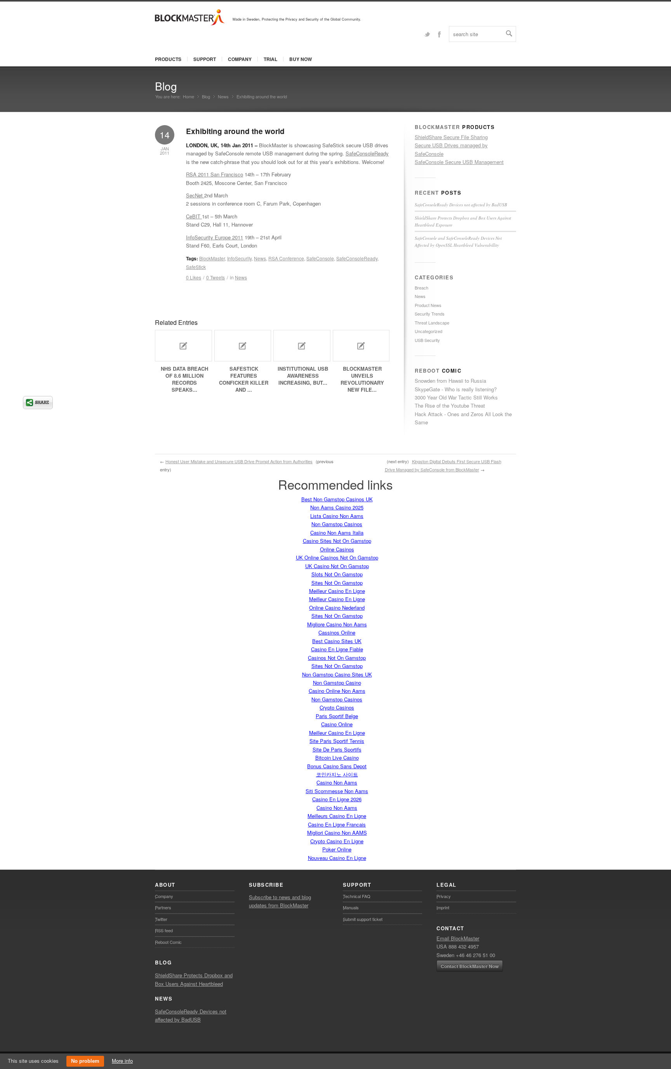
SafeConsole (320, 258)
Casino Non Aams (336, 782)
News (223, 96)
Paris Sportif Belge (337, 716)
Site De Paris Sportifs (337, 749)
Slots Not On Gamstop (337, 574)
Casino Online (337, 724)
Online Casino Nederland (337, 607)
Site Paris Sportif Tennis (336, 741)
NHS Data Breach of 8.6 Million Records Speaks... (184, 379)
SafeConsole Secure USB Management (459, 162)
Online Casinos (337, 549)
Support (204, 59)
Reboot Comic (168, 942)
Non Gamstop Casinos (336, 524)
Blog (166, 86)
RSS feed (164, 930)
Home (188, 96)
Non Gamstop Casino (337, 682)
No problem (85, 1061)
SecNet (195, 195)
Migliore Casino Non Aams (337, 624)
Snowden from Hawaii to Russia (450, 380)
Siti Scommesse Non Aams (337, 791)
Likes (193, 277)
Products (168, 59)
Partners (163, 907)
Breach (421, 287)
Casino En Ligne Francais (337, 824)
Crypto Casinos (337, 707)
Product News (428, 305)
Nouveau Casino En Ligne (337, 857)
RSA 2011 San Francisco (214, 174)
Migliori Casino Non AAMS (337, 832)
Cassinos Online (336, 632)
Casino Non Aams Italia (336, 532)
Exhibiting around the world (235, 131)
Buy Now (300, 59)
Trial (270, 59)
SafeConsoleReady (367, 153)
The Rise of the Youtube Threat (450, 405)
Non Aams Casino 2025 (336, 507)
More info (122, 1060)
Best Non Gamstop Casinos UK (337, 499)
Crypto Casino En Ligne (336, 841)
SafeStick (196, 266)
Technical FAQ (356, 896)
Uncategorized (428, 331)
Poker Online (336, 849)
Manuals (351, 907)
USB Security (427, 340)
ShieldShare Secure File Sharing (451, 137)
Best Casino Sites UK (337, 641)
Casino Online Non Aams (337, 690)
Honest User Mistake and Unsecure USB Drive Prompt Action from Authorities (239, 461)
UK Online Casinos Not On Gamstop (337, 557)
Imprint (442, 907)
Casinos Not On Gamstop (337, 657)
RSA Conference (286, 258)
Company (240, 59)
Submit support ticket (362, 919)
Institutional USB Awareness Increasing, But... (303, 375)
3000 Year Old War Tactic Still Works (456, 397)
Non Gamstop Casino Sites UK (337, 674)
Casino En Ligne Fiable (337, 649)
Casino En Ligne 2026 (337, 799)
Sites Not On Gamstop (337, 582)
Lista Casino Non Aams (336, 516)
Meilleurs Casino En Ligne (337, 816)
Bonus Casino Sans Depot (337, 766)
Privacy (443, 896)
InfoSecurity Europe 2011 (214, 237)
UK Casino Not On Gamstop (337, 566)
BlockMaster (212, 258)
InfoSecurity (239, 258)
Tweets (215, 277)
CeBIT (194, 216)
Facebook (439, 34)
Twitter (427, 34)
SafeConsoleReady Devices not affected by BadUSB (461, 205)
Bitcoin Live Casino (337, 757)
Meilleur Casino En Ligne (337, 591)
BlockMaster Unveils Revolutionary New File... (362, 379)
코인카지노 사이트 (337, 774)
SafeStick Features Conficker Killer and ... (243, 379)
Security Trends (430, 313)
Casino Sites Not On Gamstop (337, 540)
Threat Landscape (432, 322)
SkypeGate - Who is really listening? (456, 389)
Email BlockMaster (457, 938)
